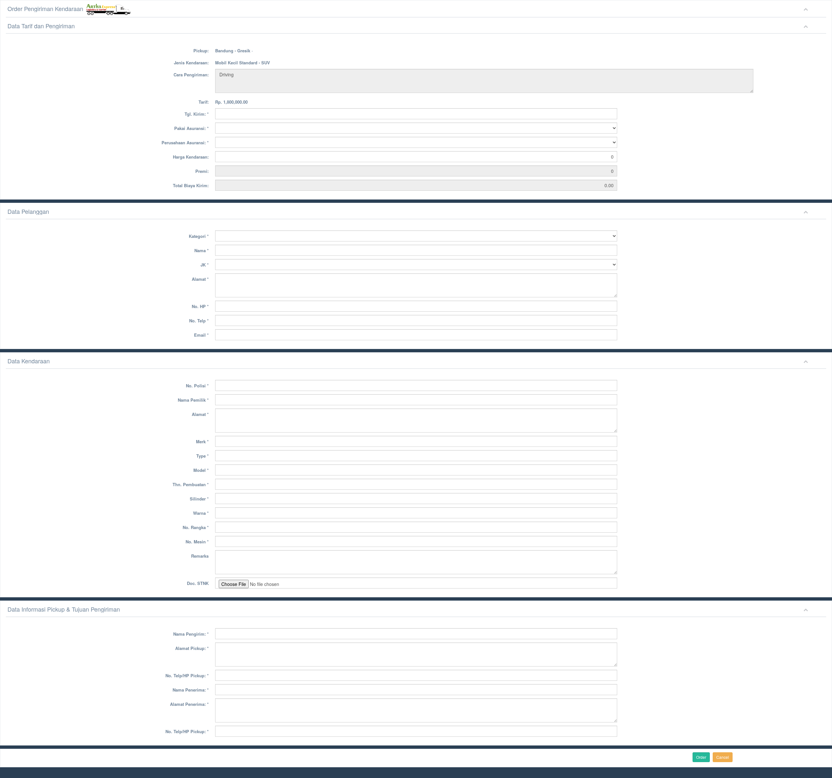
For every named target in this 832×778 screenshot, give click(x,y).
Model (201, 470)
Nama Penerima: (191, 690)
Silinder (199, 499)
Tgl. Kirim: (197, 114)
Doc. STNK (198, 583)
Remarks (200, 556)
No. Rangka (196, 527)
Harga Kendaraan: (191, 157)
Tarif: (204, 102)
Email (201, 335)
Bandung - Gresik (232, 50)
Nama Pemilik (193, 400)
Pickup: (201, 50)
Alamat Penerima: (189, 704)
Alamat (200, 279)
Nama (201, 250)
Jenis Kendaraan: (191, 62)
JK (205, 265)
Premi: (202, 171)
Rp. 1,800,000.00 (231, 102)
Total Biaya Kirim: (191, 185)
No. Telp (199, 321)
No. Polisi (197, 386)
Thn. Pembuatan (191, 484)
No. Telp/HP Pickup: (187, 675)
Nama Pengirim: (191, 634)
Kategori (199, 236)
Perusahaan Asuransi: (185, 142)
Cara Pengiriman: (191, 74)
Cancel (722, 757)
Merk (202, 441)
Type (202, 456)
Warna (201, 513)
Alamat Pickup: (192, 648)
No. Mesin (197, 541)
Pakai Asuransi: (191, 128)
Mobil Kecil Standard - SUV (242, 62)
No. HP (200, 306)
